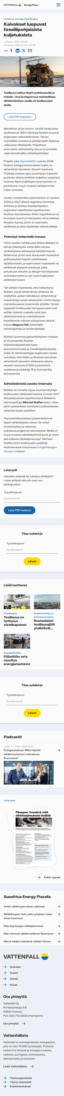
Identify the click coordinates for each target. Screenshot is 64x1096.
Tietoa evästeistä (20, 1082)
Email (30, 51)
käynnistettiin (28, 161)
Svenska (15, 966)
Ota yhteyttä (11, 1023)
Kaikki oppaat (52, 877)
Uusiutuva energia (13, 18)
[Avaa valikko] (58, 5)
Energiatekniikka (12, 652)
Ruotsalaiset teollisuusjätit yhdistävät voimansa (44, 626)
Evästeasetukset (20, 1086)
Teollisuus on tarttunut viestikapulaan (15, 620)
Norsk (13, 984)
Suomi (14, 972)
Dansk (14, 978)
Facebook (11, 51)
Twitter (24, 51)
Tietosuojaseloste (21, 1078)
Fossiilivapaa (31, 18)
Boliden (29, 128)
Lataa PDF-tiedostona (19, 116)
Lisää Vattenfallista (15, 1066)
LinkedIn (18, 51)
